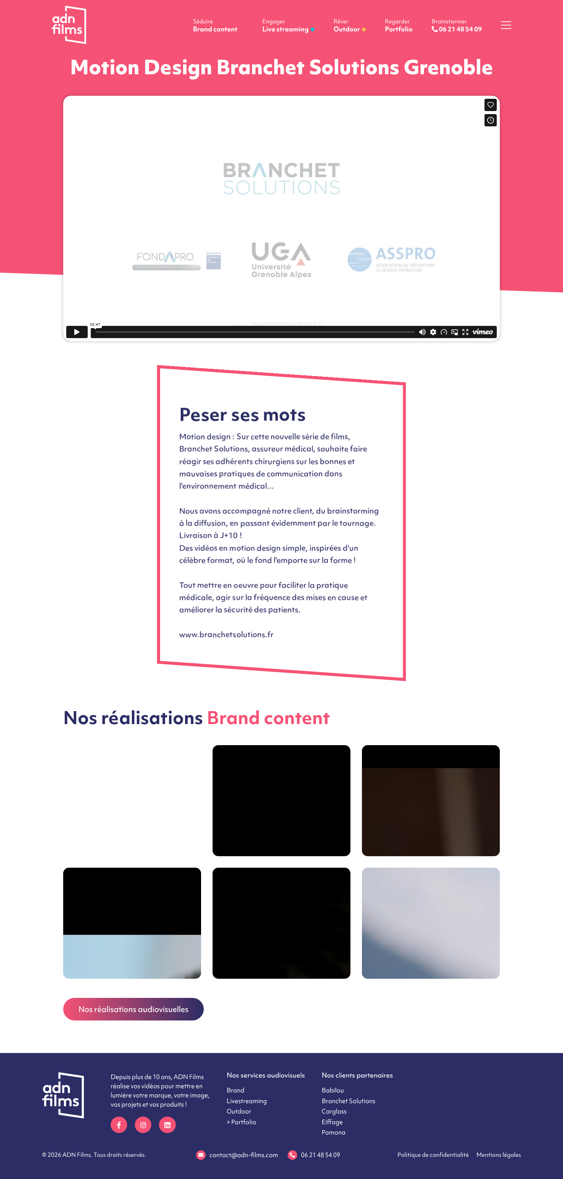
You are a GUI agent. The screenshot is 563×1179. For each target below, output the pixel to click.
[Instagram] (143, 1125)
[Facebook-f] (119, 1125)
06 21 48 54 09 (320, 1155)
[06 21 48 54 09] (292, 1155)
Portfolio (398, 25)
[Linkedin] (167, 1125)
